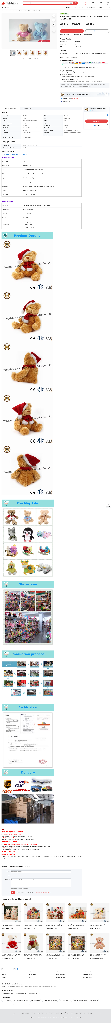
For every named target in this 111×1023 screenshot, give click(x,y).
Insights (93, 1012)
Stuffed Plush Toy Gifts (65, 1000)
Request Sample (88, 34)
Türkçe (85, 1013)
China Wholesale (49, 1012)
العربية (63, 1013)
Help (82, 7)
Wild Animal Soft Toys (8, 993)
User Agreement (64, 1017)
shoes (30, 977)
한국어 (67, 1013)
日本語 (72, 1013)
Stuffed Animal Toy (23, 10)
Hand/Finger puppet (87, 977)
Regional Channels (73, 1012)
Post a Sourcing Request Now (43, 892)
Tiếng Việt (90, 1013)
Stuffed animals (32, 972)
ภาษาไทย (80, 1013)
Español (25, 1013)
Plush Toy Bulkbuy (37, 1004)
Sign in (107, 4)
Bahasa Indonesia (97, 1013)
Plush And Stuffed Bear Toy (80, 1000)
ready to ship (59, 972)
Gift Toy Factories (7, 1000)
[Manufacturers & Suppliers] (10, 3)
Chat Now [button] (98, 31)
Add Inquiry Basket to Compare (29, 58)
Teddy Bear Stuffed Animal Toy (34, 10)
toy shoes (4, 977)
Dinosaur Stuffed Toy (21, 993)
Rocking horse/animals (61, 974)
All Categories (7, 7)
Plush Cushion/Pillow (60, 977)
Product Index (81, 1012)
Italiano (48, 1013)
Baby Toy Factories (35, 1000)
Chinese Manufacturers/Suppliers (37, 1012)
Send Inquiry (71, 31)
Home (3, 10)
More (3, 1006)
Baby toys (4, 974)
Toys (7, 10)
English (20, 1013)
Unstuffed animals (87, 972)
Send (13, 892)
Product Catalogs (23, 969)
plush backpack (32, 974)
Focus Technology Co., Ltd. (45, 1017)
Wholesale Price (57, 1012)
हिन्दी (76, 1013)
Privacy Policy (78, 1017)
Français (36, 1013)
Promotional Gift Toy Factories (50, 1000)
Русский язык (42, 1013)
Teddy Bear (4, 972)
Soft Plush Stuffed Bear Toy (23, 1004)
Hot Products (18, 1012)
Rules (108, 7)
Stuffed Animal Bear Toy (8, 1004)
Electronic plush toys (87, 974)
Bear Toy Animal (94, 1000)
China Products (26, 1012)
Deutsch (52, 1013)
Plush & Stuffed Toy (13, 10)
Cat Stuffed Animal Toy (34, 993)
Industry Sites (65, 1012)
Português (30, 1013)
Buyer (74, 7)
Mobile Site (88, 1012)
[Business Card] (107, 115)
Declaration (71, 1017)
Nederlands (58, 1013)
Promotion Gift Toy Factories (21, 1000)
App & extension (91, 7)
